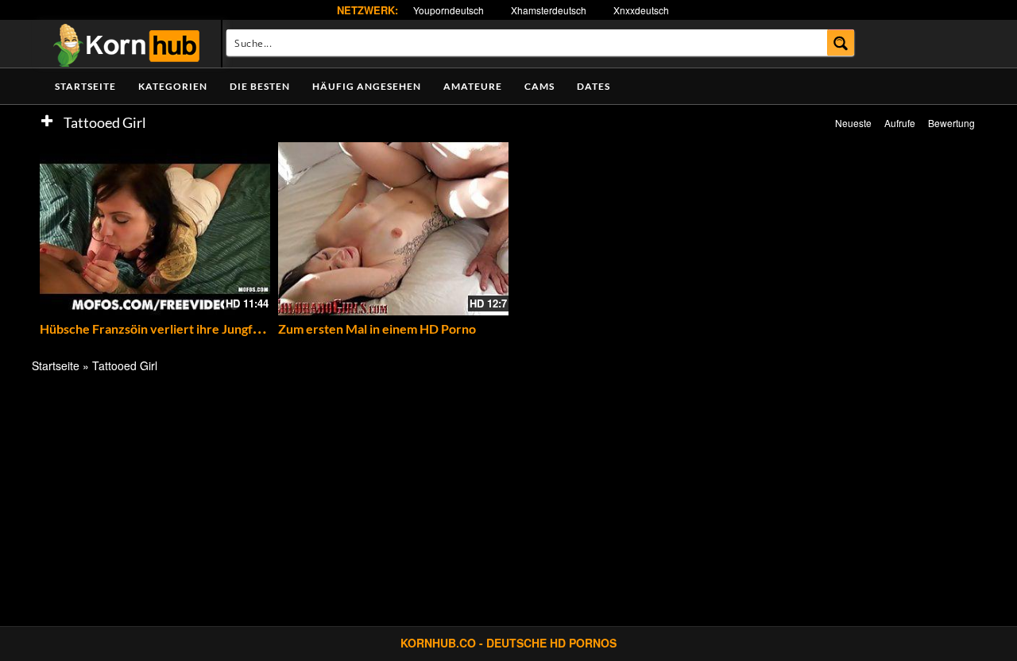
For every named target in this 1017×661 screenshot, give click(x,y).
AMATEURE (472, 86)
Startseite (85, 86)
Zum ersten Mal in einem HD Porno (377, 328)
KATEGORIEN (172, 86)
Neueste (853, 122)
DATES (593, 86)
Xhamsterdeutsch (548, 10)
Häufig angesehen (366, 86)
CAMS (539, 86)
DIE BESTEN (260, 86)
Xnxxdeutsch (641, 10)
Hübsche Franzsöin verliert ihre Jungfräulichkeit (177, 328)
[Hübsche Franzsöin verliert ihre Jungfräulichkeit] (155, 228)
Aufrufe (899, 122)
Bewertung (951, 122)
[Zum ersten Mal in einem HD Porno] (393, 228)
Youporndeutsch (448, 10)
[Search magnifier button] (841, 42)
